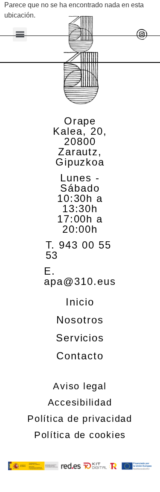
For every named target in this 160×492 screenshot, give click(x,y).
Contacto (79, 356)
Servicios (80, 338)
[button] (20, 34)
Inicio (80, 302)
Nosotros (79, 320)
